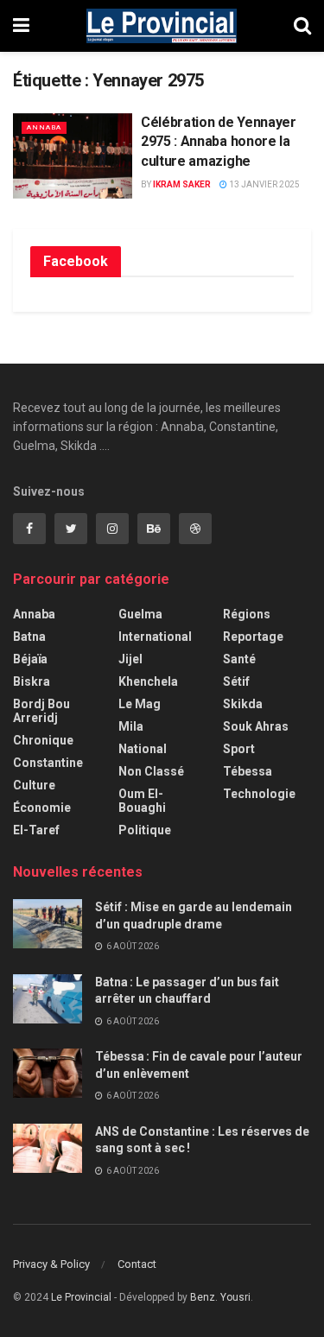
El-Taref (36, 830)
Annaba (44, 127)
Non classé (151, 771)
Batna (29, 636)
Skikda (243, 704)
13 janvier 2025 (263, 184)
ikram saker (182, 184)
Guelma (140, 614)
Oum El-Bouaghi (142, 800)
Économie (42, 807)
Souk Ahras (256, 726)
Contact (137, 1264)
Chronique (43, 740)
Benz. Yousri (220, 1297)
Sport (239, 749)
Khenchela (148, 681)
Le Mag (139, 704)
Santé (239, 659)
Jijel (130, 659)
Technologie (259, 794)
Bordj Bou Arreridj (41, 711)
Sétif (236, 681)
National (142, 749)
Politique (144, 830)
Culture (34, 785)
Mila (130, 726)
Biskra (31, 681)
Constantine (48, 763)
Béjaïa (30, 659)
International (155, 636)
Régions (246, 614)
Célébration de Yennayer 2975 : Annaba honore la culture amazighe (218, 141)
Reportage (253, 636)
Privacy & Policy (51, 1264)
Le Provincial (81, 1297)
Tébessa (247, 771)
